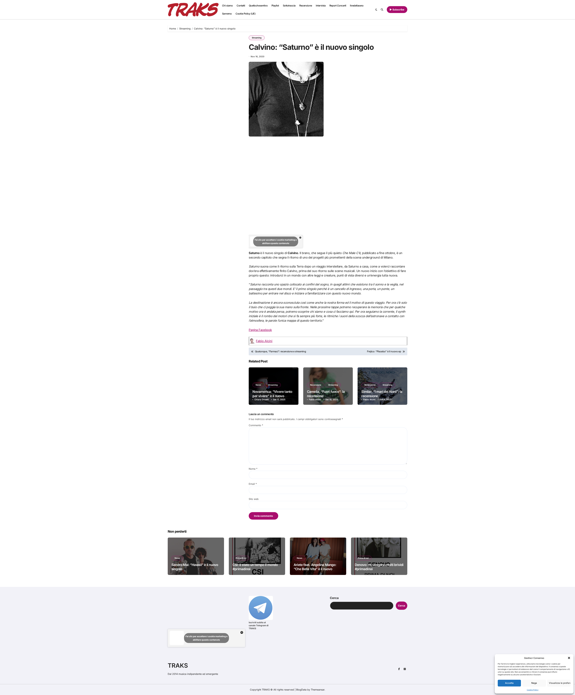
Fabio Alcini (264, 341)
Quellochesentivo (258, 5)
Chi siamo (227, 5)
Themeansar (317, 689)
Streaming (256, 37)
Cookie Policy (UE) (245, 13)
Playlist (275, 5)
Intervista (321, 5)
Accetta (509, 683)
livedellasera (356, 5)
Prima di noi (241, 558)
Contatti (241, 5)
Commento (256, 425)
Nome (253, 468)
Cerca (334, 598)
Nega (534, 683)
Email (253, 483)
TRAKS (178, 665)
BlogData (301, 689)
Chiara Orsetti (261, 399)
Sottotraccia (289, 5)
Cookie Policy (532, 690)
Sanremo (227, 13)
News (258, 385)
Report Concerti (337, 5)
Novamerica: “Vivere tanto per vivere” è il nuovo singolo (272, 396)
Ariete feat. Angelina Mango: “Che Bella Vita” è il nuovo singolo (315, 569)
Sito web (254, 498)
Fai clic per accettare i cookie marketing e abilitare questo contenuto (276, 241)
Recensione (305, 5)
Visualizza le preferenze (560, 683)
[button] (569, 657)
